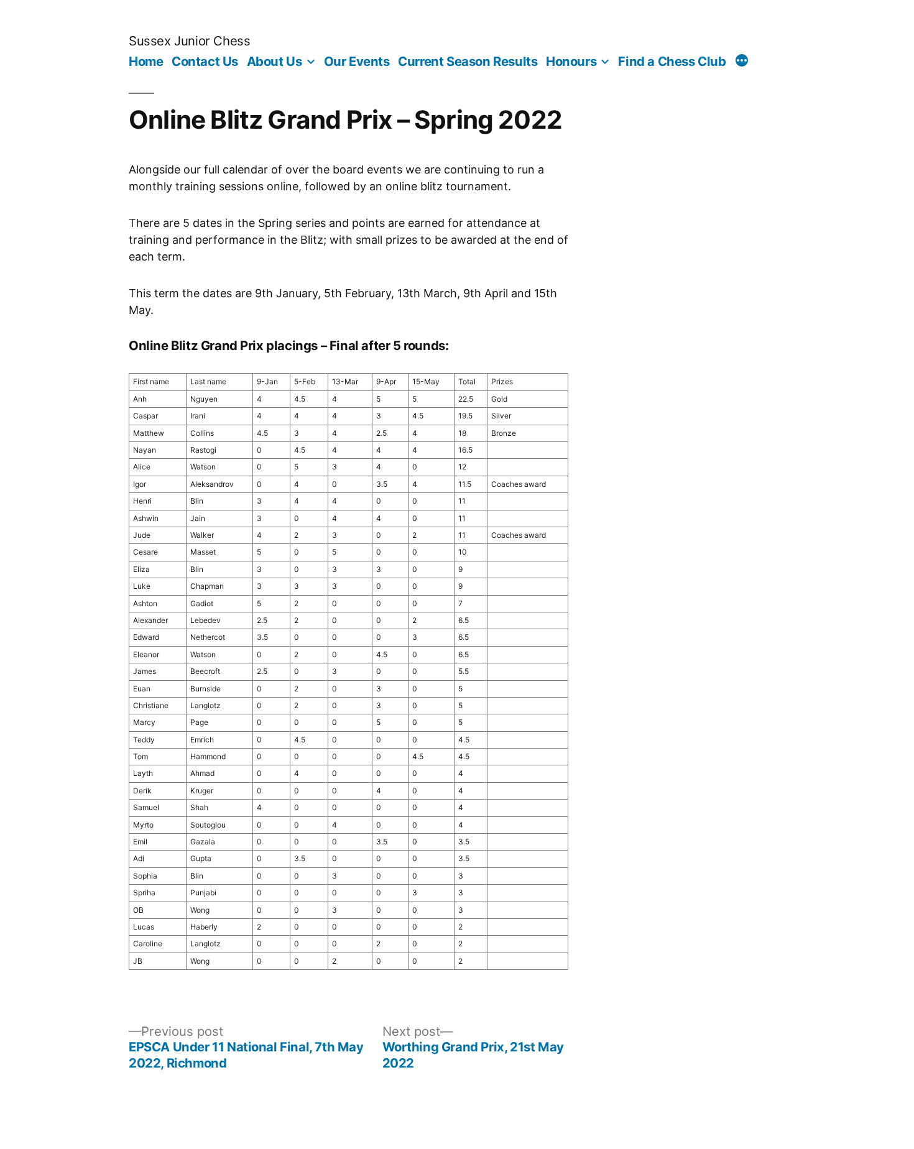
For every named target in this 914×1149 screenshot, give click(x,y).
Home (146, 61)
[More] (741, 62)
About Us (274, 61)
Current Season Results (467, 61)
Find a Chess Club (672, 61)
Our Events (357, 61)
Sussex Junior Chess (189, 40)
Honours (571, 61)
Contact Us (205, 61)
